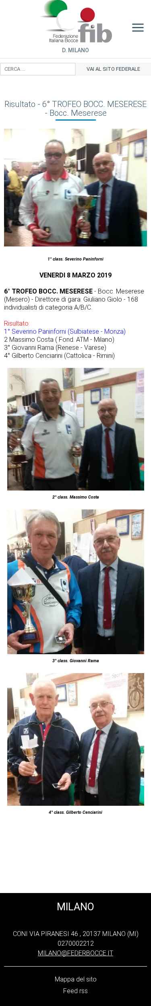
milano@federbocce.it (75, 953)
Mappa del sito (76, 979)
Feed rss (75, 991)
